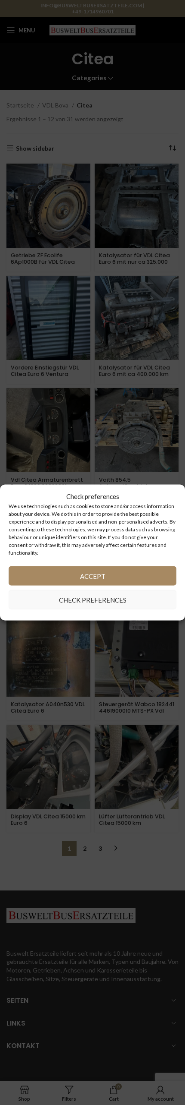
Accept (92, 576)
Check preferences (92, 599)
